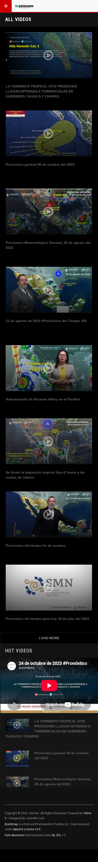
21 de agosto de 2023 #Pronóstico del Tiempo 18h (46, 321)
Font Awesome (14, 835)
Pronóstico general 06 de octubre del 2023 (40, 164)
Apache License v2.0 (26, 829)
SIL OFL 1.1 (59, 835)
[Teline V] (24, 6)
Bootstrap (11, 824)
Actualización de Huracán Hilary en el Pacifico (43, 399)
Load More (49, 638)
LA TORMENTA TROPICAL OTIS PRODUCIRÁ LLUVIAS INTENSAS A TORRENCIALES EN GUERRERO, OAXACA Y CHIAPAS (41, 91)
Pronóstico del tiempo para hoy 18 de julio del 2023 (47, 619)
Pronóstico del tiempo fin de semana (35, 545)
